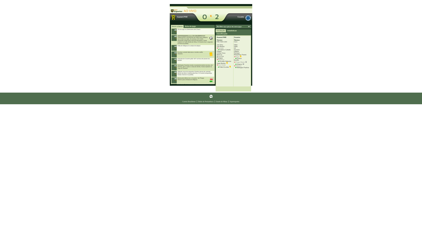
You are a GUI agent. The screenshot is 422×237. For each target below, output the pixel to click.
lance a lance (177, 26)
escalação (220, 31)
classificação (221, 34)
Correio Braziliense (189, 101)
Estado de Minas (221, 101)
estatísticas (232, 31)
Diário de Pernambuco (206, 101)
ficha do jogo (190, 26)
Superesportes (234, 101)
